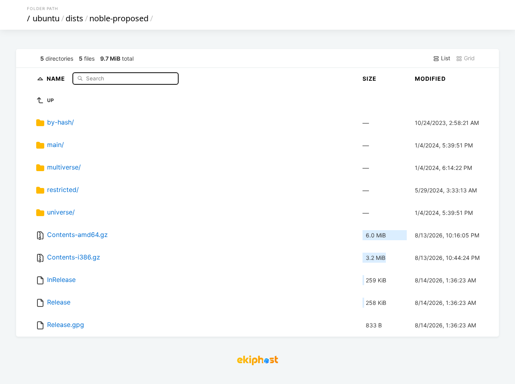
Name (57, 78)
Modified (430, 78)
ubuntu (46, 18)
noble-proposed (118, 18)
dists (74, 18)
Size (370, 78)
